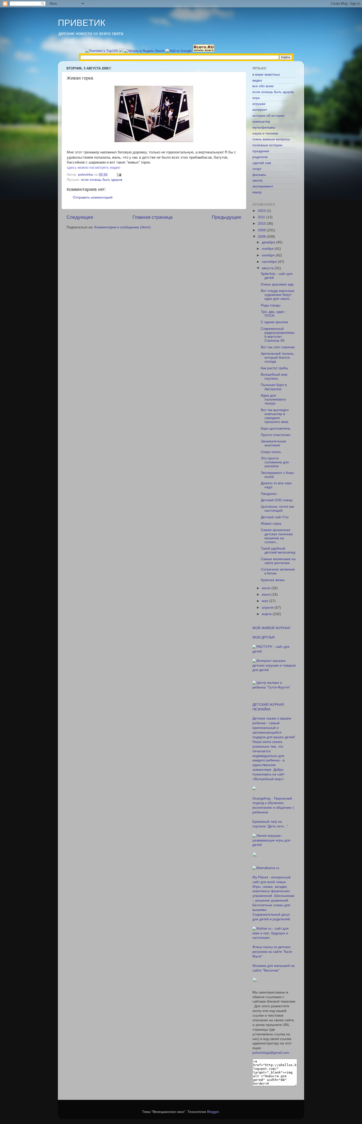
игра (256, 98)
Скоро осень (271, 452)
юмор (257, 192)
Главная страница (152, 217)
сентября (270, 262)
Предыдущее (226, 217)
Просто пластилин (275, 435)
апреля (268, 607)
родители (260, 157)
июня (266, 594)
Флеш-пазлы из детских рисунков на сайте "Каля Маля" (272, 951)
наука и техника (265, 133)
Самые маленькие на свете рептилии (278, 561)
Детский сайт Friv (275, 517)
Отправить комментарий (93, 197)
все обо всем (263, 86)
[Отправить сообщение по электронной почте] (118, 174)
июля (266, 588)
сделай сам (261, 163)
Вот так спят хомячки (278, 347)
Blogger (213, 1112)
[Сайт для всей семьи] (263, 858)
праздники (260, 151)
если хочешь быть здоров (101, 180)
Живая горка (271, 523)
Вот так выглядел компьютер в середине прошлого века (275, 416)
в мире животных (266, 74)
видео (257, 80)
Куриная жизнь (273, 580)
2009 (262, 230)
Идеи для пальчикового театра (273, 399)
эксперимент (262, 186)
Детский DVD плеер (277, 500)
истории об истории (268, 115)
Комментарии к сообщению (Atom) (122, 227)
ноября (268, 249)
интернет (259, 110)
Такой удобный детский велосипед (278, 550)
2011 (262, 217)
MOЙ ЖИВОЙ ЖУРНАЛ (271, 628)
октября (269, 255)
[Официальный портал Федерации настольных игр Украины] (254, 789)
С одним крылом (274, 322)
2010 (262, 223)
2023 (262, 211)
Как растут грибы (274, 368)
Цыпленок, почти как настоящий (277, 508)
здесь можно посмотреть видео (93, 167)
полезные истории (267, 145)
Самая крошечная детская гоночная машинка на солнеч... (277, 536)
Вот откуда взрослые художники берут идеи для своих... (277, 295)
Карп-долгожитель (275, 428)
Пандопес (269, 494)
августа (268, 268)
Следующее (79, 217)
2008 (262, 236)
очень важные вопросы (271, 139)
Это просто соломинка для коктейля (275, 462)
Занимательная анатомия (273, 443)
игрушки (258, 104)
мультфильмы (263, 127)
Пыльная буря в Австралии (274, 387)
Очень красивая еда (277, 284)
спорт (257, 169)
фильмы (259, 175)
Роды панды (270, 305)
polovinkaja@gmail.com (270, 1053)
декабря (269, 242)
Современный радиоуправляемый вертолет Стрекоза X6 (278, 335)
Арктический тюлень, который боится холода (278, 357)
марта (267, 614)
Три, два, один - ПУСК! (273, 314)
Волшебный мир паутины (274, 376)
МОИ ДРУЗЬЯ (263, 637)
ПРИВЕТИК (81, 23)
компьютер (261, 121)
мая (265, 601)
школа (257, 180)
